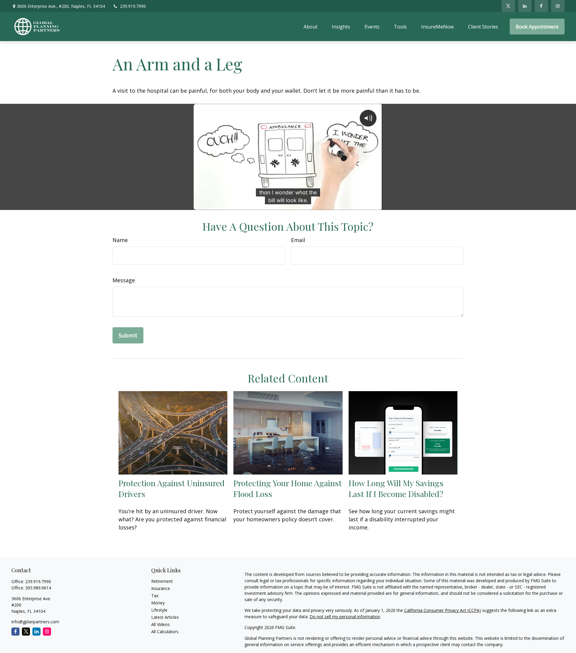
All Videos (160, 624)
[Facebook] (541, 6)
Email (298, 240)
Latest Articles (165, 617)
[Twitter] (508, 6)
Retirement (162, 581)
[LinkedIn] (525, 6)
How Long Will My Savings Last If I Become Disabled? (396, 488)
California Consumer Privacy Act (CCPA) (442, 610)
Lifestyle (159, 610)
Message (123, 280)
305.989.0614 (38, 588)
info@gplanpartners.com (35, 622)
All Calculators (164, 631)
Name (120, 240)
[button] (310, 26)
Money (158, 603)
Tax (154, 595)
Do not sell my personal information (345, 616)
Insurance (160, 588)
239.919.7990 (133, 6)
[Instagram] (47, 632)
